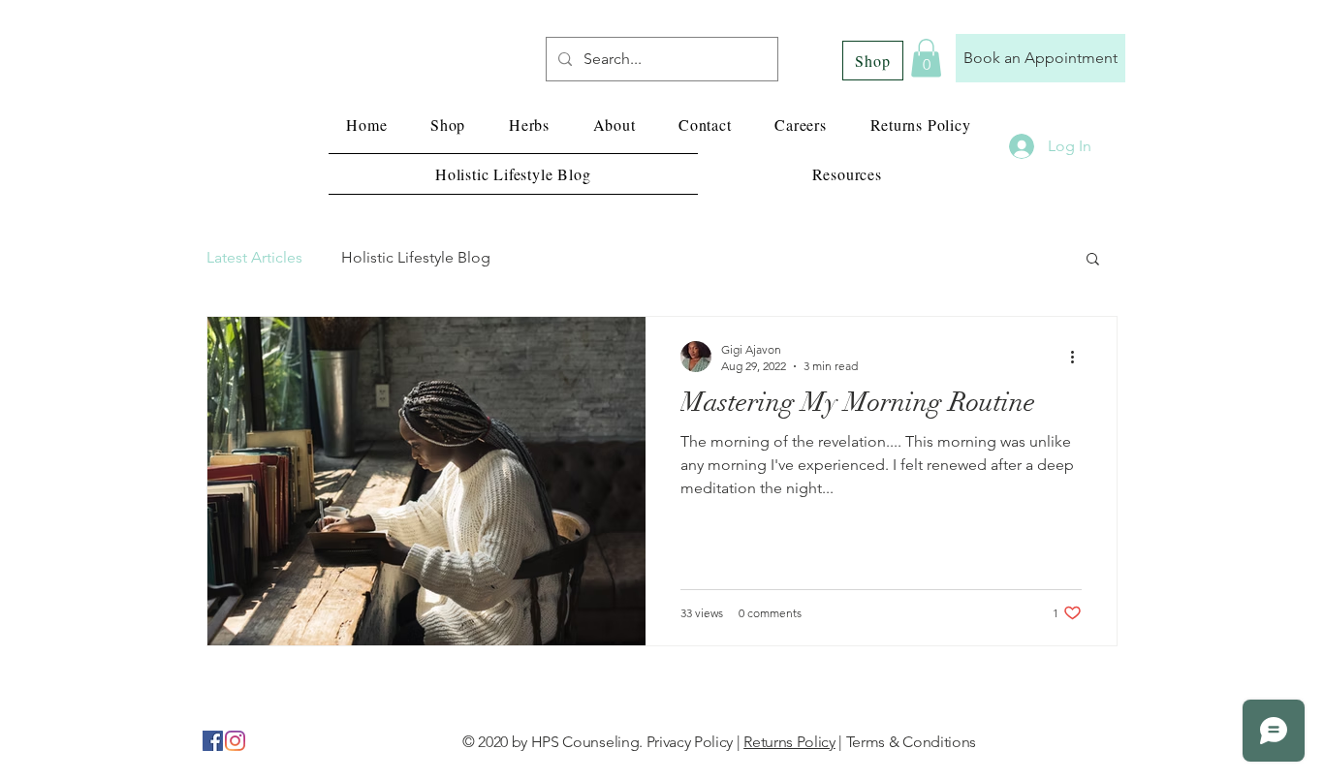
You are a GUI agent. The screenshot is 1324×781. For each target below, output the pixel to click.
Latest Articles (254, 257)
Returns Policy (789, 742)
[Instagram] (235, 741)
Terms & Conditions (911, 742)
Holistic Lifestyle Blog (415, 257)
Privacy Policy (690, 742)
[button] (926, 58)
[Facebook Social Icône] (213, 741)
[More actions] (1078, 356)
